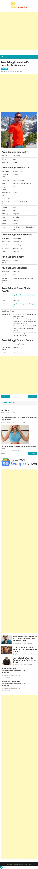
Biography (4, 68)
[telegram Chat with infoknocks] (1, 868)
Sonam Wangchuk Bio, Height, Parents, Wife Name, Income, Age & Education (25, 649)
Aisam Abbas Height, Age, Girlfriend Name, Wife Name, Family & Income (14, 671)
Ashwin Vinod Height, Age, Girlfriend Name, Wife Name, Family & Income (14, 684)
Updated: (9, 71)
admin (20, 71)
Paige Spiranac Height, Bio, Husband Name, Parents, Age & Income (18, 447)
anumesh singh (22, 422)
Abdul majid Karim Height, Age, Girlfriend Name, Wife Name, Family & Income (19, 418)
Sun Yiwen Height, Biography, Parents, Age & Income (33, 397)
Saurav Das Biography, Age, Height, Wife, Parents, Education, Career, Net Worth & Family (25, 639)
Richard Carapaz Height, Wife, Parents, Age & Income (6, 397)
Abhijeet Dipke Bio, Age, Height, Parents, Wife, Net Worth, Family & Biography (24, 660)
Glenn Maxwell (5, 410)
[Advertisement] (19, 31)
